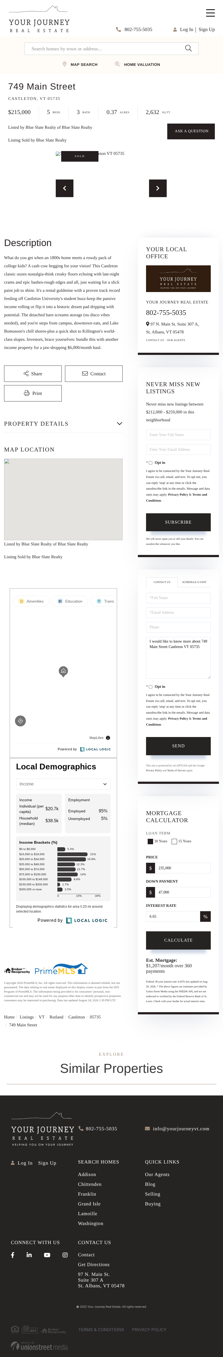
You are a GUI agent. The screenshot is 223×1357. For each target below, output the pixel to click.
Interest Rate (161, 906)
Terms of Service (176, 770)
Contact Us (155, 340)
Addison (87, 1174)
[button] (188, 48)
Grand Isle (89, 1203)
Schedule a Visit (194, 582)
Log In (186, 29)
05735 (95, 1017)
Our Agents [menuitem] (157, 1174)
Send (178, 746)
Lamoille (87, 1213)
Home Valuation (142, 64)
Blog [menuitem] (150, 1184)
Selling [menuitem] (152, 1194)
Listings (27, 1017)
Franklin (87, 1194)
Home (9, 1017)
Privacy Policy (178, 494)
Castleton (76, 1017)
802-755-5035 (138, 29)
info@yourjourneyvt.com (181, 1128)
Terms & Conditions (101, 1329)
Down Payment (162, 882)
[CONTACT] (191, 131)
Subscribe (178, 522)
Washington (91, 1223)
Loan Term (158, 833)
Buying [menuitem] (153, 1203)
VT (42, 1017)
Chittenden (90, 1184)
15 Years (184, 841)
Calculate (178, 940)
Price (152, 857)
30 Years (160, 841)
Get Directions (94, 1264)
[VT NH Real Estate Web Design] (39, 1345)
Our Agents (176, 340)
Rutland (56, 1017)
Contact (86, 1254)
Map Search (84, 64)
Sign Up (207, 29)
